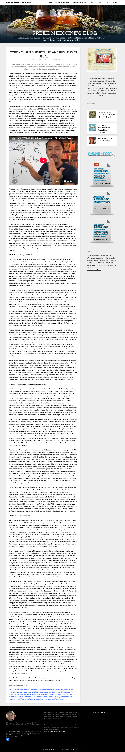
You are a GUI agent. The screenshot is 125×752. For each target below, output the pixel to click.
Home (50, 3)
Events (99, 3)
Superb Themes (77, 749)
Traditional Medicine (79, 3)
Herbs (91, 3)
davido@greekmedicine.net (19, 685)
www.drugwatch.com (94, 270)
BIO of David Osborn (62, 3)
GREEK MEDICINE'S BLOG (19, 2)
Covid (106, 3)
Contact (114, 3)
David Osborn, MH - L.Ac (53, 60)
